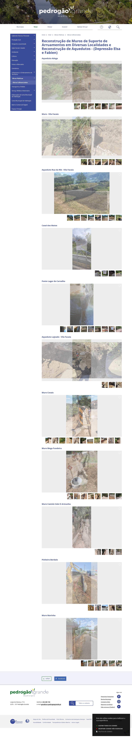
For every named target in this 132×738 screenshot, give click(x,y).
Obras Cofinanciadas (74, 35)
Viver (49, 35)
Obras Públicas (59, 35)
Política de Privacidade (48, 719)
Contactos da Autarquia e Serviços (75, 719)
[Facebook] (118, 696)
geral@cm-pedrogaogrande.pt (51, 704)
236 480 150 (46, 702)
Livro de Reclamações (16, 721)
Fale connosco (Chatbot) (108, 707)
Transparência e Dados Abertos (61, 722)
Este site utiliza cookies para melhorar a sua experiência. (110, 724)
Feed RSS (89, 719)
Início (43, 35)
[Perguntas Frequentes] (101, 27)
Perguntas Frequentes (107, 696)
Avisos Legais (75, 722)
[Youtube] (118, 706)
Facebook (61, 679)
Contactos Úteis (105, 702)
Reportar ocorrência (106, 704)
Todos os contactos (84, 703)
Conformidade (47, 722)
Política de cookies (105, 731)
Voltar (48, 678)
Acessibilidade (27, 721)
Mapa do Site (37, 719)
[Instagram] (118, 701)
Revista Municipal (106, 699)
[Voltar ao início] (66, 11)
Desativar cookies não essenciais (110, 729)
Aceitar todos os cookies (107, 726)
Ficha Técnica (60, 719)
